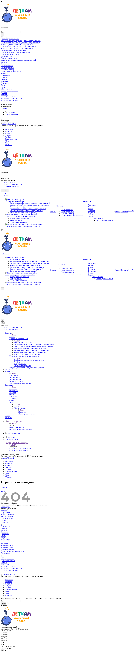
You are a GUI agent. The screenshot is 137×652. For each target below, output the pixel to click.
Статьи (3, 536)
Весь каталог (5, 565)
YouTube (8, 137)
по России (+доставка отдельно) (21, 429)
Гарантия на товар (7, 549)
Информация (5, 539)
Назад (14, 335)
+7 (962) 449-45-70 (10, 100)
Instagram (8, 133)
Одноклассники (11, 139)
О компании (5, 526)
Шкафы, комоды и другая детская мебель (29, 360)
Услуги (16, 406)
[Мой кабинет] (2, 292)
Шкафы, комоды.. (7, 559)
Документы (5, 534)
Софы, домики (6, 512)
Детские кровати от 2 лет (23, 343)
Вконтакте (9, 129)
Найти (4, 603)
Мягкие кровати (7, 516)
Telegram (8, 135)
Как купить (13, 375)
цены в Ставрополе (16, 427)
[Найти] (2, 34)
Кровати (4, 557)
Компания (13, 389)
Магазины (4, 543)
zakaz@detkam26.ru (9, 124)
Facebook (8, 131)
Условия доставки (7, 547)
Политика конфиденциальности (12, 551)
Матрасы (4, 563)
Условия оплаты (7, 545)
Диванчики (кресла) (8, 561)
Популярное (5, 553)
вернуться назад (10, 509)
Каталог (12, 337)
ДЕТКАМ (4, 522)
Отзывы (4, 530)
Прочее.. (4, 520)
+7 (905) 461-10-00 (8, 97)
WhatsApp (8, 145)
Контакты (4, 532)
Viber (7, 141)
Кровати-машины (7, 514)
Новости (4, 528)
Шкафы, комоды (7, 518)
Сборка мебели (23, 412)
